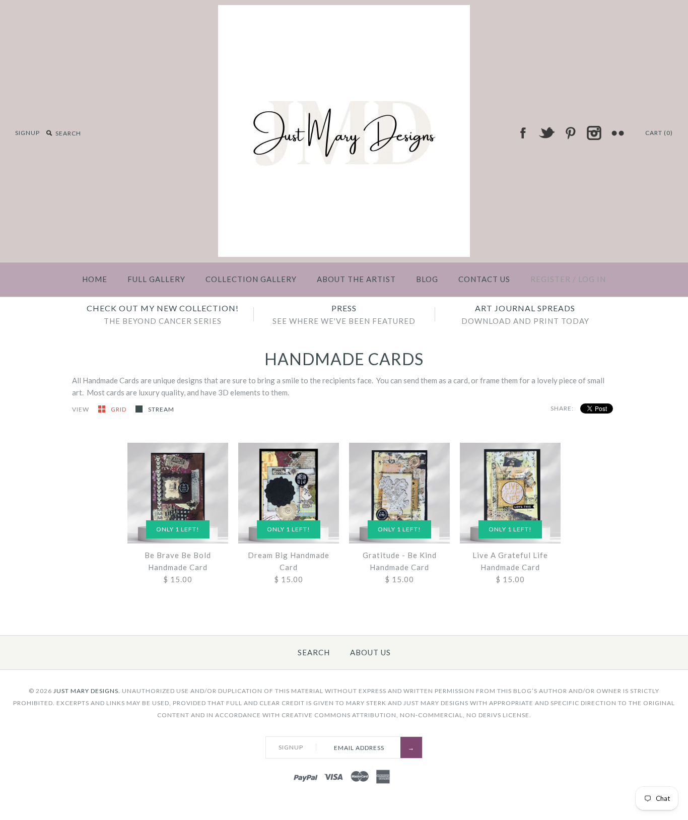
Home (94, 279)
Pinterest (570, 133)
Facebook (523, 133)
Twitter (546, 133)
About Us (370, 652)
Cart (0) (659, 132)
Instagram (594, 133)
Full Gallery (156, 279)
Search (314, 652)
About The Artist (356, 279)
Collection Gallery (251, 279)
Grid (119, 409)
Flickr (617, 133)
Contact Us (484, 279)
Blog (427, 279)
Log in (592, 279)
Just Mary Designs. (86, 691)
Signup (27, 132)
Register (550, 279)
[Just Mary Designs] (344, 11)
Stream (161, 409)
